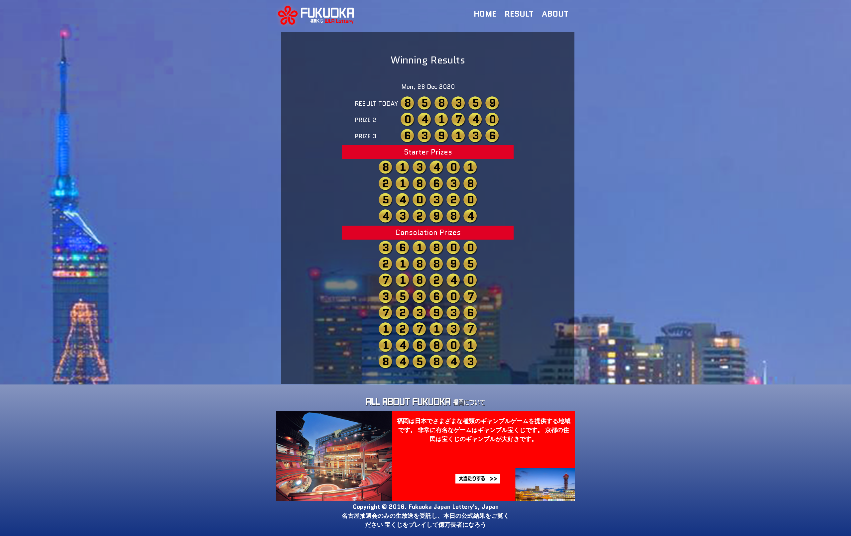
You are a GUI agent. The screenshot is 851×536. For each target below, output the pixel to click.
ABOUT (555, 14)
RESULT (519, 14)
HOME (485, 14)
